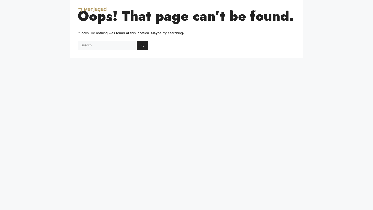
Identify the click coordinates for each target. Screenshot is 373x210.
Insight (286, 9)
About (252, 9)
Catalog (269, 9)
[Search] (142, 45)
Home (236, 9)
